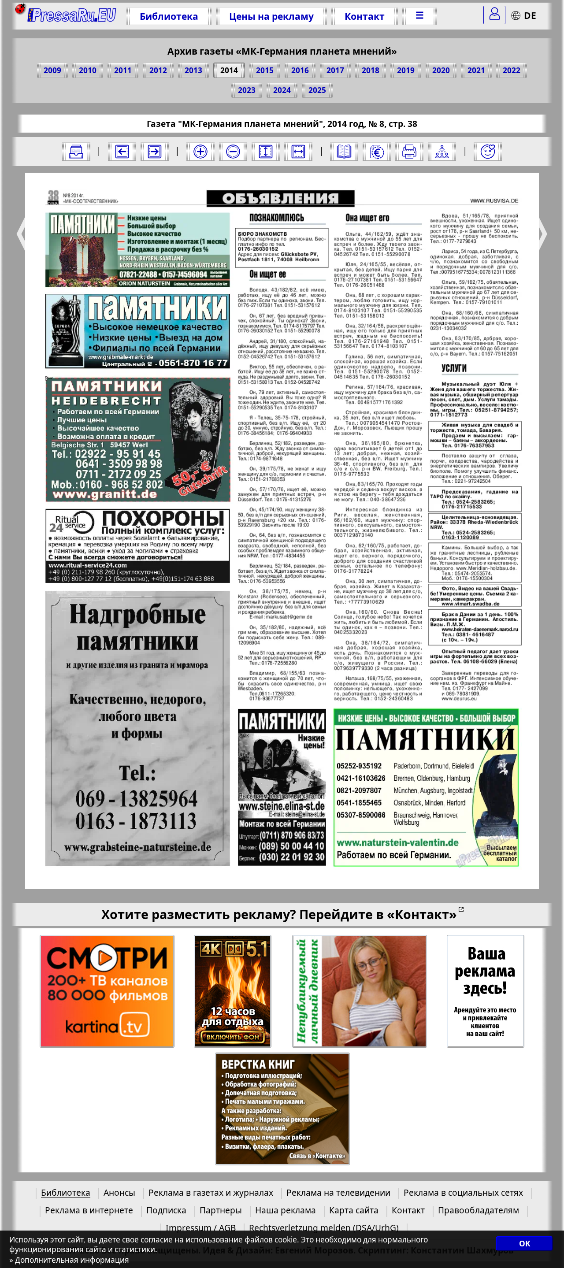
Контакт (365, 16)
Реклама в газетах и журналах (210, 1192)
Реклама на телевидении (338, 1192)
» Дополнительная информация (69, 1260)
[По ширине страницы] (298, 151)
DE (530, 15)
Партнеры (221, 1210)
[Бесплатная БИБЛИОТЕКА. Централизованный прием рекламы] (72, 16)
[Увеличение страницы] (200, 151)
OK (524, 1243)
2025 (317, 90)
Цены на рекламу (271, 16)
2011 (123, 70)
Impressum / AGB (201, 1228)
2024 (282, 90)
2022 (511, 70)
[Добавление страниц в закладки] (488, 151)
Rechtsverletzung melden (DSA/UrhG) (324, 1228)
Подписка (166, 1210)
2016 (300, 70)
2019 (406, 70)
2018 (370, 70)
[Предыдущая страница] (122, 151)
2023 (247, 90)
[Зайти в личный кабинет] (494, 15)
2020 (441, 70)
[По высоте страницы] (266, 151)
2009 (52, 70)
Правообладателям (478, 1210)
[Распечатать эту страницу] (409, 151)
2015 (265, 70)
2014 (229, 70)
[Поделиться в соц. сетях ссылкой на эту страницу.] (442, 151)
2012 (158, 70)
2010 (87, 70)
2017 (335, 70)
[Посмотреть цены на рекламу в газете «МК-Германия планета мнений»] (377, 151)
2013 (193, 70)
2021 (476, 70)
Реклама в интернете (89, 1210)
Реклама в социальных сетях (463, 1192)
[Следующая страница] (155, 151)
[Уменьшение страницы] (233, 151)
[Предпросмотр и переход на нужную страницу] (344, 151)
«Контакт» (422, 914)
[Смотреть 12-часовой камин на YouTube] (233, 991)
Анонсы (119, 1192)
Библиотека (169, 16)
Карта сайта (353, 1210)
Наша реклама (285, 1210)
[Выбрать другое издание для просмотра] (76, 151)
